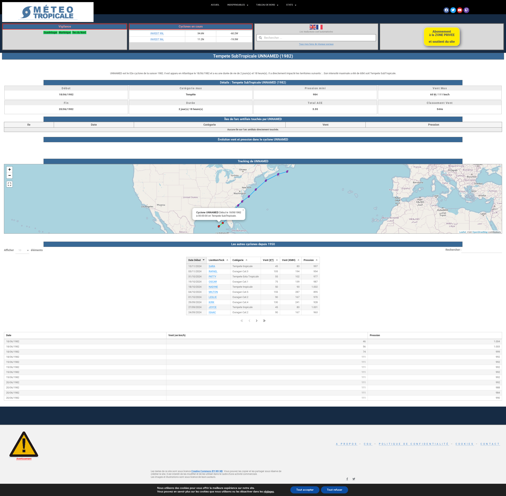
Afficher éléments (23, 250)
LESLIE (213, 297)
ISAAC (212, 312)
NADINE (213, 286)
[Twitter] (453, 10)
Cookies (465, 444)
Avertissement (23, 458)
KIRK (211, 302)
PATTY (212, 276)
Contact (490, 444)
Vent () (268, 260)
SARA (212, 266)
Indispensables (236, 5)
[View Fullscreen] (9, 184)
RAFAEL (213, 271)
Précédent (249, 320)
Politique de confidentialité (414, 444)
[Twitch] (466, 10)
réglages (269, 491)
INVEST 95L (157, 33)
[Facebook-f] (347, 479)
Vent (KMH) (288, 260)
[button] (22, 250)
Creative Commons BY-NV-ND (207, 471)
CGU (368, 444)
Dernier (264, 320)
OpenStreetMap (480, 231)
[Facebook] (446, 10)
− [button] (9, 175)
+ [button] (9, 169)
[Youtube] (460, 10)
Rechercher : (453, 249)
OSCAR (213, 281)
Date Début (194, 260)
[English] (313, 27)
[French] (319, 27)
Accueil (215, 5)
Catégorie (238, 260)
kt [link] (435, 94)
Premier (242, 320)
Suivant (257, 320)
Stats (289, 5)
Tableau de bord (265, 5)
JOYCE (212, 307)
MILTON (213, 291)
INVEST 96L (157, 39)
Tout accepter (304, 490)
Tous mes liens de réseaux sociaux (316, 44)
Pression (309, 260)
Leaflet (462, 231)
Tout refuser (334, 490)
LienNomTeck (216, 260)
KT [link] (271, 260)
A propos (346, 444)
